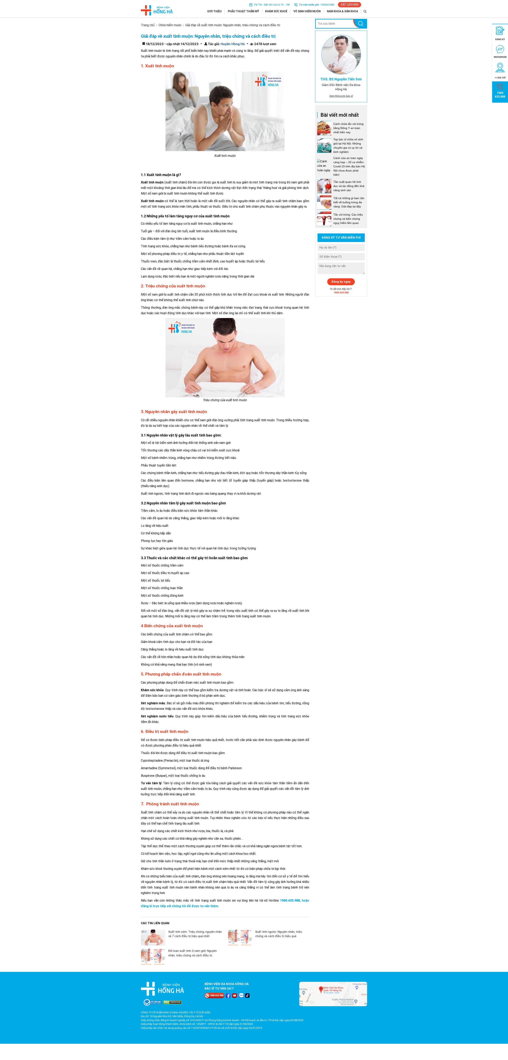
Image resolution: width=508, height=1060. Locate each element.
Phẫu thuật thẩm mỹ (243, 11)
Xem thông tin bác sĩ (341, 95)
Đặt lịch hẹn (349, 4)
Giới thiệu (214, 11)
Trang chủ (148, 25)
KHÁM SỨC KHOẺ (276, 11)
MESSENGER (500, 57)
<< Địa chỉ (500, 77)
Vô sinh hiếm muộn (307, 11)
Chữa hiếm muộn (170, 25)
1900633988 (327, 4)
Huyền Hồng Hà (232, 44)
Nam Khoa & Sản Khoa (342, 11)
